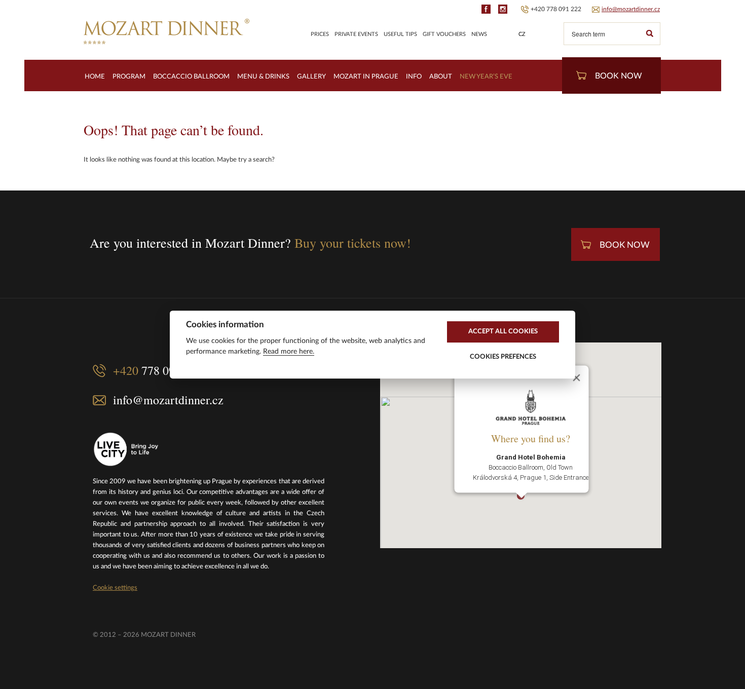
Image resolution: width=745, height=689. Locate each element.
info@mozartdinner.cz (631, 9)
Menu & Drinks (263, 76)
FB (486, 9)
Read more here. (288, 351)
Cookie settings (115, 588)
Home (95, 76)
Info (414, 76)
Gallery (311, 76)
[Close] (576, 377)
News (479, 34)
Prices (320, 34)
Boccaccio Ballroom (191, 76)
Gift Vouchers (444, 34)
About (440, 76)
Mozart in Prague (365, 76)
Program (129, 76)
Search (649, 34)
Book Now (618, 76)
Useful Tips (400, 34)
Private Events (356, 34)
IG (502, 9)
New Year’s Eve (486, 76)
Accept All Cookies (503, 331)
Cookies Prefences (503, 356)
